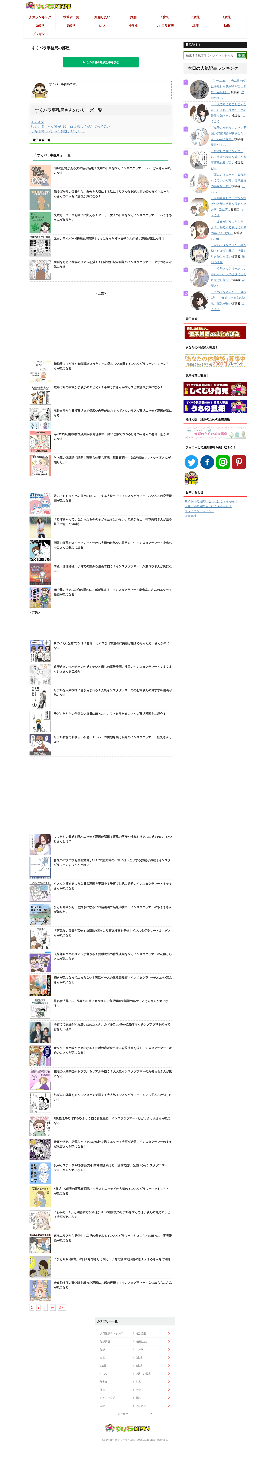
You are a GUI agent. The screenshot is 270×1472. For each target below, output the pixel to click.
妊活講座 (141, 1333)
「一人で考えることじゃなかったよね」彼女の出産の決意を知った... (228, 110)
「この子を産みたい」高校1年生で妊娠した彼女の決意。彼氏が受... (228, 297)
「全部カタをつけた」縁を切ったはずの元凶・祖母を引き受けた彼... (228, 250)
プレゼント (40, 34)
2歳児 (40, 25)
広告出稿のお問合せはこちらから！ (208, 506)
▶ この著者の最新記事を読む (101, 62)
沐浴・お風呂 (143, 1373)
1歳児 (227, 17)
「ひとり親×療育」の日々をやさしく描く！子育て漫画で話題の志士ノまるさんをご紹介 (112, 1259)
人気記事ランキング (111, 1333)
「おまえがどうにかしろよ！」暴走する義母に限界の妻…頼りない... (228, 227)
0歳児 (196, 17)
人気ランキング (40, 17)
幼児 (102, 25)
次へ (62, 1307)
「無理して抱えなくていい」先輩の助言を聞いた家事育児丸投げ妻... (228, 156)
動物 (227, 25)
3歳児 (71, 25)
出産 (102, 1357)
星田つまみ (218, 145)
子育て (164, 17)
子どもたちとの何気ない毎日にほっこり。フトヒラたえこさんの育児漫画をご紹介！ (110, 713)
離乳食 (104, 1381)
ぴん (214, 168)
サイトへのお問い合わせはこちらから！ (211, 501)
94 (52, 1307)
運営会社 (190, 516)
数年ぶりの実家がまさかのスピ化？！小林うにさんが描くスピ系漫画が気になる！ (108, 387)
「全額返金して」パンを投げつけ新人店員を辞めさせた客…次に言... (228, 203)
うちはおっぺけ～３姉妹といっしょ (58, 131)
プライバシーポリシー (199, 511)
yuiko (215, 239)
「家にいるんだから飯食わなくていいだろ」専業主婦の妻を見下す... (228, 180)
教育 (102, 1389)
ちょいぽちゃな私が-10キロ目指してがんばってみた (70, 126)
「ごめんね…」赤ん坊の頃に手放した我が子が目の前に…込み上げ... (228, 86)
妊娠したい (102, 17)
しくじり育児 (164, 25)
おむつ (104, 1373)
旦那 (195, 25)
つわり (139, 1349)
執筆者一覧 (71, 17)
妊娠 (133, 17)
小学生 (133, 25)
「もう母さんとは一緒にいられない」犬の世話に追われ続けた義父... (228, 274)
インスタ (37, 122)
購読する (194, 45)
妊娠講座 (105, 1341)
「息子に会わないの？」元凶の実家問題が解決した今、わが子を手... (228, 133)
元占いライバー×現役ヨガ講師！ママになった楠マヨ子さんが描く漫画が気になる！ (109, 238)
